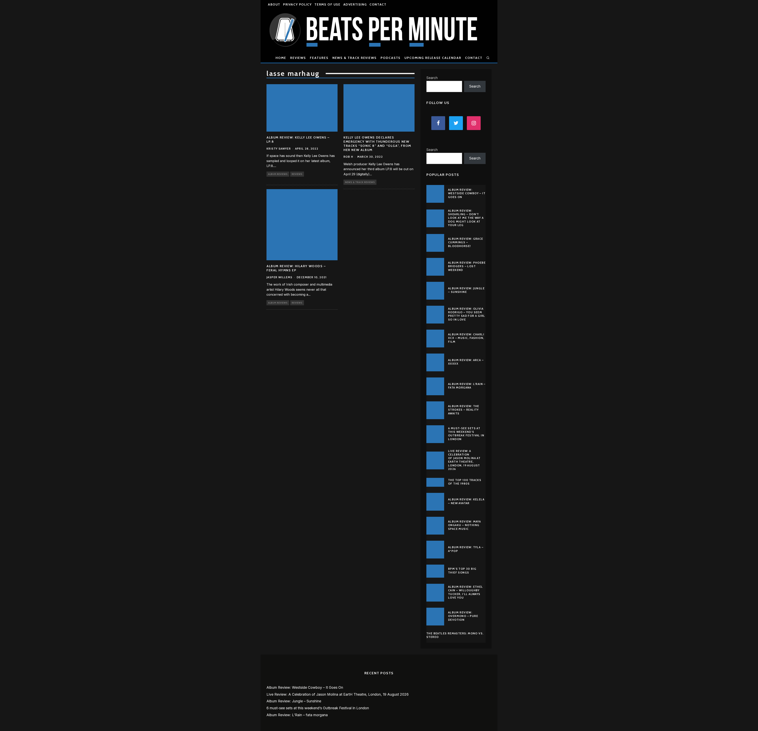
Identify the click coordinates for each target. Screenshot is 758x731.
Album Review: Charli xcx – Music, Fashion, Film (466, 338)
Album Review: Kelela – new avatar (466, 501)
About (274, 4)
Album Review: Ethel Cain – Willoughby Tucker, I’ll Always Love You (465, 592)
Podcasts (391, 58)
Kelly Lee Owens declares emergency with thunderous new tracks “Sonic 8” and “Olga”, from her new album (377, 144)
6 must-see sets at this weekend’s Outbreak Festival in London (466, 433)
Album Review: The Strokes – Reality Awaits (463, 409)
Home (281, 58)
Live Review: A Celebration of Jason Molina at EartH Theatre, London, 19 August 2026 (464, 460)
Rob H (348, 156)
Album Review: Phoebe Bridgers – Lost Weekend (467, 266)
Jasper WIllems (279, 277)
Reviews (298, 58)
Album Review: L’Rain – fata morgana (467, 385)
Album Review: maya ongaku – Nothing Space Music (464, 525)
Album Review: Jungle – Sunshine (466, 290)
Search (432, 78)
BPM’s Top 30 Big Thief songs (462, 570)
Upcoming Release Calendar (432, 58)
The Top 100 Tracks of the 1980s (464, 481)
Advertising (355, 4)
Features (319, 58)
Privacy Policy (297, 4)
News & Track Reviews (354, 58)
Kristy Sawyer (278, 148)
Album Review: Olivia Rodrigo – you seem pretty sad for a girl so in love (466, 314)
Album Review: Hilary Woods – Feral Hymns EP (296, 268)
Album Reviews (278, 174)
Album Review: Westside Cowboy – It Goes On (466, 193)
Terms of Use (327, 4)
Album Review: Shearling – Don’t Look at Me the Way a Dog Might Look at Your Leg (466, 218)
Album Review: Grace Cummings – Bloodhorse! (465, 242)
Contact (378, 4)
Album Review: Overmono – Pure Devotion (463, 616)
